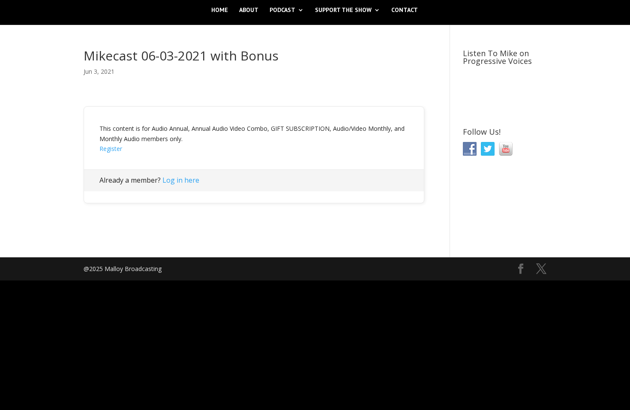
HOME (219, 10)
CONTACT (404, 10)
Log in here (180, 180)
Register (110, 149)
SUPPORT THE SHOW (343, 10)
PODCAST (282, 10)
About (248, 10)
